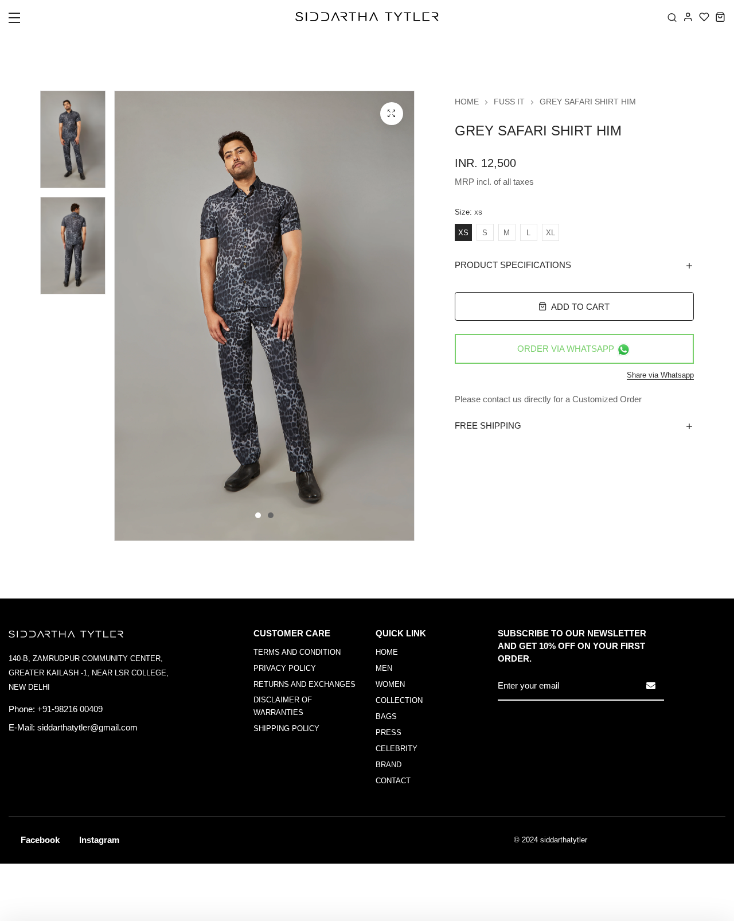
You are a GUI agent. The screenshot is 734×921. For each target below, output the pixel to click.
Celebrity (396, 748)
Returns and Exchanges (304, 684)
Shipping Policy (286, 728)
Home (467, 101)
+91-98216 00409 (70, 709)
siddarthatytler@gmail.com (87, 727)
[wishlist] (704, 16)
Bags (386, 716)
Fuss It (509, 101)
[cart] (720, 16)
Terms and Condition (297, 652)
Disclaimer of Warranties (282, 706)
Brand (388, 764)
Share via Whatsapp (660, 375)
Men (384, 668)
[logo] (367, 16)
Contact (393, 780)
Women (390, 684)
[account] (688, 16)
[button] (21, 21)
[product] (391, 113)
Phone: (22, 709)
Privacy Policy (284, 668)
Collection (399, 700)
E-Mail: (22, 727)
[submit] (651, 686)
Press (388, 732)
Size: (468, 212)
